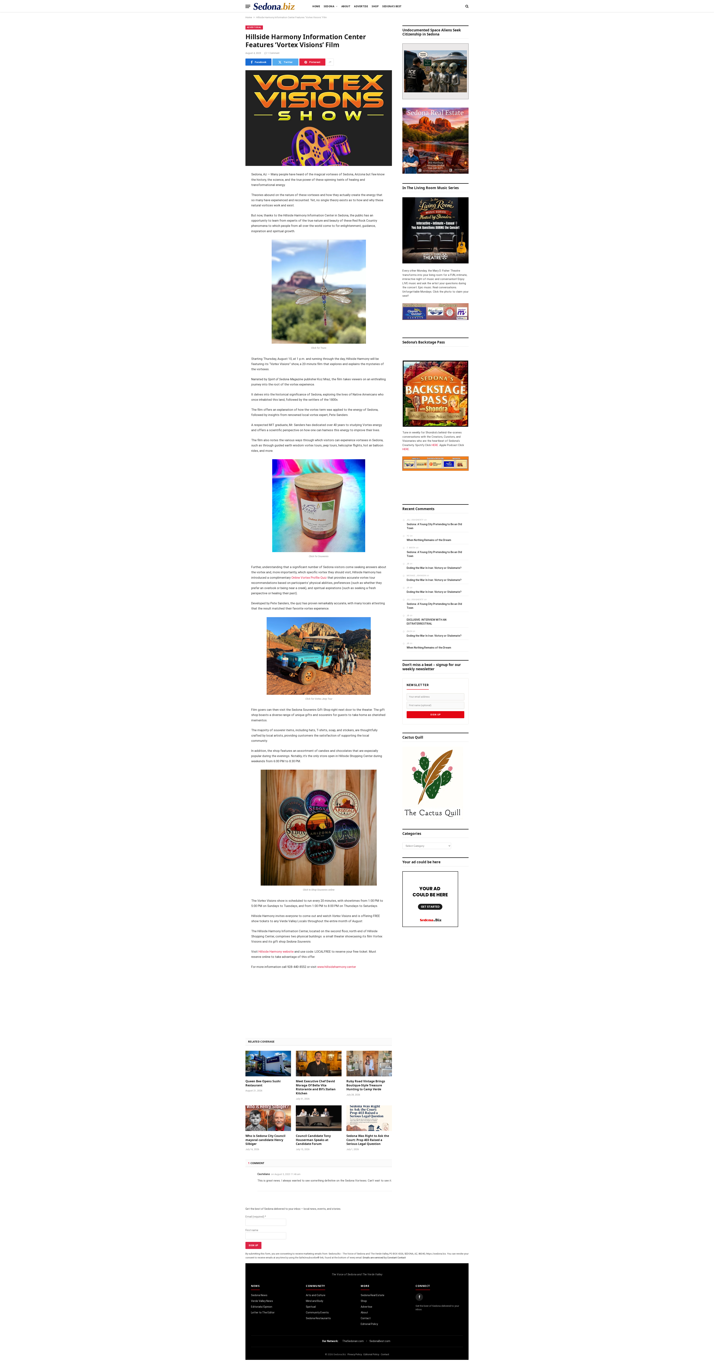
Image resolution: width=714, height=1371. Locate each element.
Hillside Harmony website (276, 951)
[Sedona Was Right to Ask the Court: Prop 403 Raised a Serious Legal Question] (369, 1118)
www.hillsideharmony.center (336, 967)
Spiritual (311, 1306)
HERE (435, 445)
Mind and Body (314, 1300)
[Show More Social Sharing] (330, 62)
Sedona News (259, 1295)
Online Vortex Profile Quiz (309, 577)
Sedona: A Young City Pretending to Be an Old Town (434, 526)
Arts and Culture (315, 1295)
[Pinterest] (232, 212)
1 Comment (273, 53)
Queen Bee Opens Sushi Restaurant (263, 1083)
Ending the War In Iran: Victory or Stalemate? (434, 567)
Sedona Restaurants (318, 1318)
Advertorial (254, 27)
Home (316, 6)
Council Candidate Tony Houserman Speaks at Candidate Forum (313, 1140)
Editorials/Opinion (261, 1306)
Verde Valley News (262, 1300)
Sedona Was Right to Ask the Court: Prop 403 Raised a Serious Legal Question (367, 1140)
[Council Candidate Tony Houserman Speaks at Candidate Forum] (318, 1118)
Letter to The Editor (263, 1312)
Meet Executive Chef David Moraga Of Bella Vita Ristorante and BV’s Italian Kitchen (316, 1087)
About (345, 6)
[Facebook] (232, 184)
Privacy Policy (355, 1354)
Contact (366, 1318)
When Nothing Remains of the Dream (429, 540)
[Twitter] (232, 193)
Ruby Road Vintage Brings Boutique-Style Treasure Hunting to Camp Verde (365, 1085)
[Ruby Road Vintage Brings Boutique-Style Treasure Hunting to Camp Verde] (369, 1063)
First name (251, 1230)
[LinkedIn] (232, 203)
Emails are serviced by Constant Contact (384, 1257)
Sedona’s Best (392, 6)
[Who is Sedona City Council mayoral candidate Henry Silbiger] (268, 1118)
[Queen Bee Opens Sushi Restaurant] (268, 1063)
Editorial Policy (369, 1324)
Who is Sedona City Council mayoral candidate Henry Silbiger (265, 1140)
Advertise (361, 6)
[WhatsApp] (232, 241)
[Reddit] (232, 231)
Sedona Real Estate (372, 1295)
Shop (375, 6)
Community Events (317, 1312)
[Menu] (247, 6)
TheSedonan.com (353, 1341)
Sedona (329, 6)
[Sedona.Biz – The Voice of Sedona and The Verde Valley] (274, 6)
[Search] (467, 6)
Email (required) (255, 1216)
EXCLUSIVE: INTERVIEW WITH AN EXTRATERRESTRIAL (426, 621)
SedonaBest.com (379, 1341)
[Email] (232, 222)
